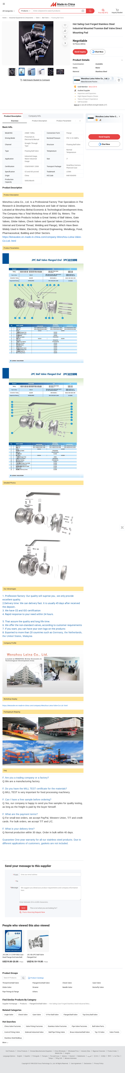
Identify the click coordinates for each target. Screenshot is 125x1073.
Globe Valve (6, 987)
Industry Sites (85, 1051)
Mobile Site (58, 1053)
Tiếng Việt (58, 1058)
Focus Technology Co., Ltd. (47, 1063)
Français (45, 1056)
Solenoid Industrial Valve (34, 1032)
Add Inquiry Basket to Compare (36, 80)
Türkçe (50, 1058)
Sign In (76, 105)
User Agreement (76, 1063)
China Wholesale (60, 1051)
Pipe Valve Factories (79, 1026)
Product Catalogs (37, 978)
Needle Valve (67, 987)
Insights (67, 1053)
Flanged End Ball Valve (41, 983)
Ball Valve (45, 18)
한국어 (96, 1056)
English (19, 1056)
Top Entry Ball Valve (90, 1014)
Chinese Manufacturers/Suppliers (41, 1051)
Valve (37, 18)
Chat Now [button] (99, 52)
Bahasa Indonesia (71, 1058)
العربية (90, 1056)
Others (35, 991)
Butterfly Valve (98, 987)
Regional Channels (99, 1051)
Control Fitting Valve (12, 1032)
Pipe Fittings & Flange (10, 991)
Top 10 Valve (99, 1032)
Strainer (35, 987)
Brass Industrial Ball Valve (80, 1032)
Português (35, 1056)
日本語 (103, 1056)
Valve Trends (114, 1032)
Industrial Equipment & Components (21, 18)
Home (4, 18)
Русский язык (54, 1056)
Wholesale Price (73, 1051)
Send (23, 908)
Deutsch (72, 1056)
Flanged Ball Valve (70, 1014)
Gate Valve (97, 983)
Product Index (112, 1051)
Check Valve (67, 983)
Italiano (64, 1056)
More (4, 1042)
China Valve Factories (12, 1026)
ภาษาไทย (116, 1056)
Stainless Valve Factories (57, 1026)
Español (27, 1056)
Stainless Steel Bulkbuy (13, 1038)
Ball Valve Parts (98, 1026)
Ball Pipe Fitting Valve (57, 1032)
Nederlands (81, 1056)
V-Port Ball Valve (52, 1014)
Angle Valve (8, 1014)
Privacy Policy (98, 1063)
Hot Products (10, 1051)
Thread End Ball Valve (10, 983)
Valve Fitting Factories (34, 1026)
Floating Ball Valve (57, 18)
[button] (75, 120)
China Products (22, 1051)
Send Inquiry (80, 52)
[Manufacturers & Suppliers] (62, 4)
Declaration (88, 1063)
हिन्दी (109, 1056)
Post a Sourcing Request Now (32, 912)
